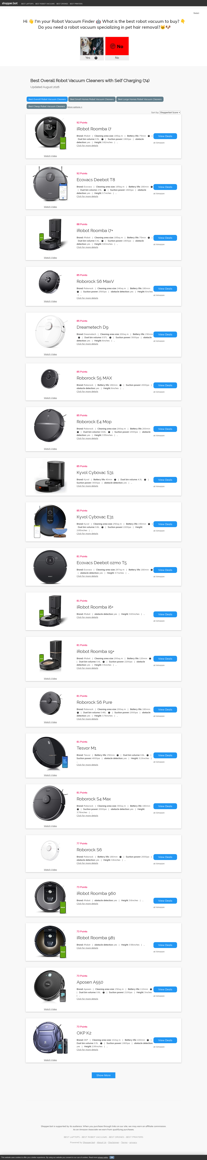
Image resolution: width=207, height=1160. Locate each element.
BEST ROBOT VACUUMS (45, 4)
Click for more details (87, 145)
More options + (74, 107)
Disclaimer (113, 1142)
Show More (104, 1075)
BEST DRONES (62, 4)
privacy (133, 1142)
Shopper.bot (89, 1142)
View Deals (165, 136)
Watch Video (50, 156)
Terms (124, 1142)
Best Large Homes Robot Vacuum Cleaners (140, 99)
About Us (101, 1142)
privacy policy (103, 1157)
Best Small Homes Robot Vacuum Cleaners (92, 99)
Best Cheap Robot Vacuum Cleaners (47, 106)
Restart (196, 13)
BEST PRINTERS (76, 4)
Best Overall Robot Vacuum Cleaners (47, 99)
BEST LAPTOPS (27, 4)
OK (112, 1157)
